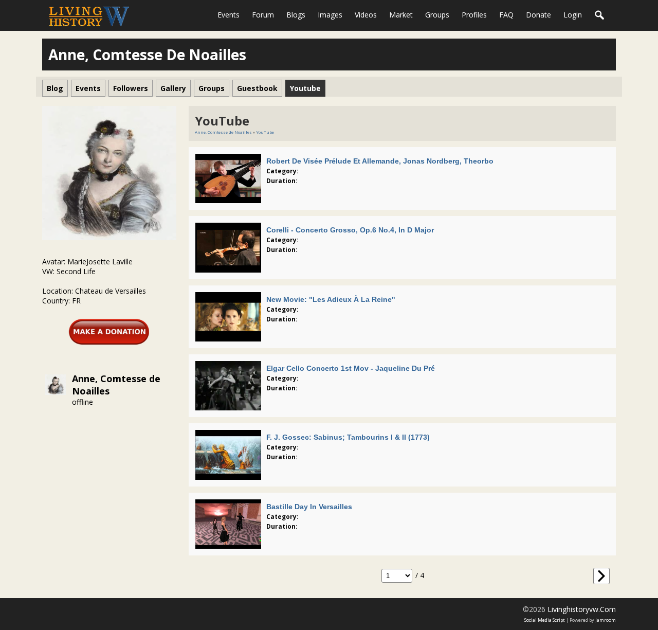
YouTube (265, 132)
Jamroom (605, 620)
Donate (538, 15)
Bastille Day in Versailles (309, 506)
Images (330, 15)
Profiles (474, 15)
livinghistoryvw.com (581, 609)
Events (228, 15)
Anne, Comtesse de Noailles (223, 132)
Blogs (295, 15)
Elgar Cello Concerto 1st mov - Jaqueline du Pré (350, 368)
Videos (366, 15)
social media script (544, 620)
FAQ (506, 15)
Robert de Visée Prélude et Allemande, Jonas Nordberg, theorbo (380, 161)
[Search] (600, 15)
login (572, 15)
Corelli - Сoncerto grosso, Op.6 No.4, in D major (350, 230)
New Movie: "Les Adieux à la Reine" (330, 299)
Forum (263, 15)
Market (401, 15)
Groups (437, 15)
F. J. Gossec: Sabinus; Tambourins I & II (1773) (348, 437)
